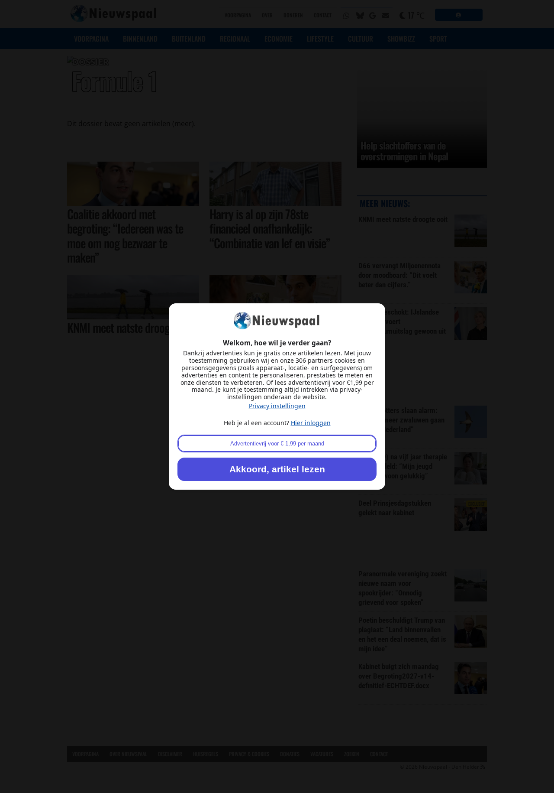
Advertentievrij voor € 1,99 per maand (277, 443)
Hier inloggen (311, 423)
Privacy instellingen (277, 406)
